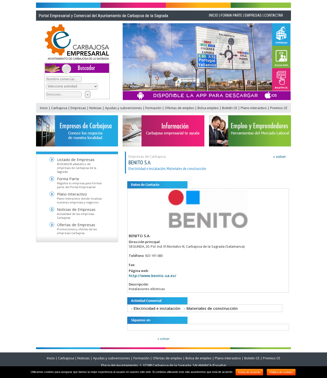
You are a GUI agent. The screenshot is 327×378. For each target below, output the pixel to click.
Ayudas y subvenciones (124, 108)
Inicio (44, 108)
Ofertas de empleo (180, 108)
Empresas (79, 108)
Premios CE (278, 108)
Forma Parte (68, 178)
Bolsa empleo (208, 108)
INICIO (213, 15)
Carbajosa (59, 108)
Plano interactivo (254, 108)
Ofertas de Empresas (76, 224)
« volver (279, 156)
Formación (153, 108)
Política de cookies (281, 372)
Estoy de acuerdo (249, 372)
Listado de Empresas (76, 159)
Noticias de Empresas (76, 209)
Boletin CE (252, 358)
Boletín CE (230, 108)
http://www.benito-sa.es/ (152, 275)
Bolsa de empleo (198, 358)
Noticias (95, 108)
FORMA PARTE (231, 15)
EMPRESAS (253, 15)
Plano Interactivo (72, 194)
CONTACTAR (273, 15)
